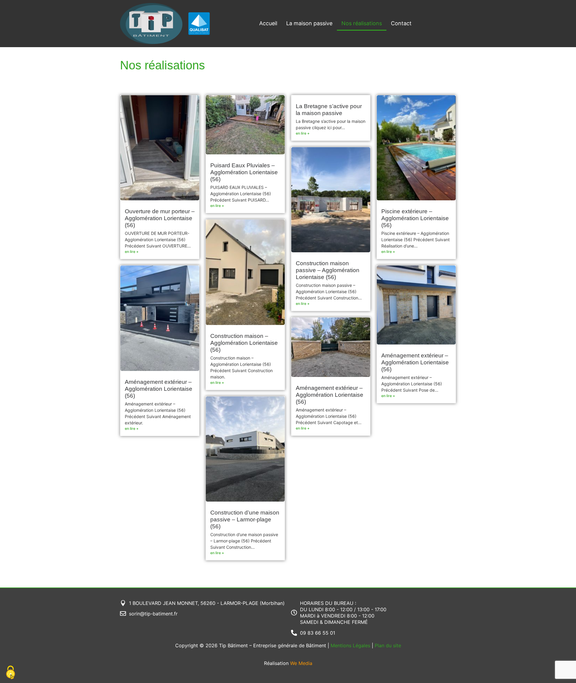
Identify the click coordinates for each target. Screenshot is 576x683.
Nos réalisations (361, 23)
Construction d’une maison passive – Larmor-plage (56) (244, 519)
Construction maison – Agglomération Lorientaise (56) (244, 343)
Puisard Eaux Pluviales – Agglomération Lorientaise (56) (244, 172)
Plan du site (388, 645)
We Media (301, 663)
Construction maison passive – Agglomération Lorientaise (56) (327, 270)
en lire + (132, 251)
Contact (401, 23)
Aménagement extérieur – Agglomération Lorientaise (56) (158, 389)
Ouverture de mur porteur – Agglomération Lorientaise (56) (160, 218)
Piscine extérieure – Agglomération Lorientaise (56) (415, 218)
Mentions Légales (350, 645)
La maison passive (309, 23)
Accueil (268, 23)
